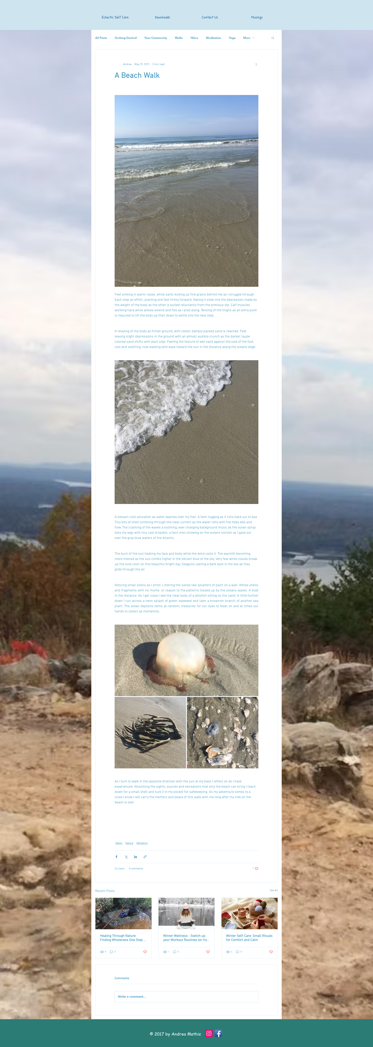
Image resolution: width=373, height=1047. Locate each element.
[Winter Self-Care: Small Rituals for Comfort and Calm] (249, 913)
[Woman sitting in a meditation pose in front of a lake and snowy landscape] (187, 913)
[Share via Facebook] (116, 857)
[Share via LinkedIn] (135, 857)
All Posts (101, 38)
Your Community (155, 38)
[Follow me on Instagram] (209, 1033)
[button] (273, 37)
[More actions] (256, 64)
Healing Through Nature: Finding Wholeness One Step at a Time (123, 938)
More (247, 38)
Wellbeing (142, 843)
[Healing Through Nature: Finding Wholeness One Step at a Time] (123, 913)
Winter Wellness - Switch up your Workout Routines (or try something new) (185, 938)
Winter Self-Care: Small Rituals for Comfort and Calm (249, 938)
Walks (179, 38)
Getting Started (126, 38)
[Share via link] (145, 857)
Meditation (213, 38)
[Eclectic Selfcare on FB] (218, 1033)
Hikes (194, 38)
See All (274, 890)
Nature (129, 843)
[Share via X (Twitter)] (126, 857)
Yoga (232, 38)
